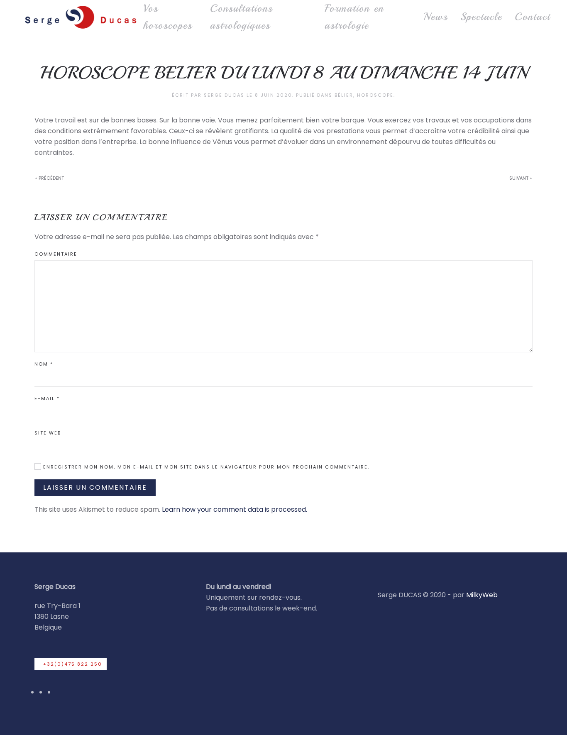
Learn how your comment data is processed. (234, 509)
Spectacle (481, 16)
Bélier (344, 95)
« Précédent (49, 178)
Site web (47, 433)
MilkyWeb (482, 595)
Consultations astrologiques (241, 17)
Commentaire (55, 254)
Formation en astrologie (354, 17)
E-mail (47, 398)
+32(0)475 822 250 (72, 664)
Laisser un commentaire (95, 487)
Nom (43, 364)
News (435, 16)
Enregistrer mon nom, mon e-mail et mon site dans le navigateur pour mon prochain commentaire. (205, 467)
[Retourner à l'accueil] (80, 17)
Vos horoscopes (167, 17)
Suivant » (520, 178)
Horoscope (375, 95)
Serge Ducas (224, 95)
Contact (532, 16)
